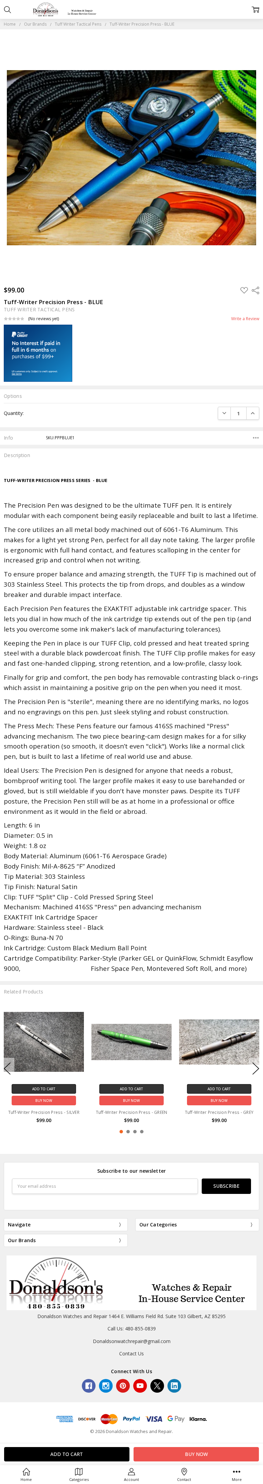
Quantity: (14, 413)
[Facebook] (89, 1386)
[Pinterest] (123, 1386)
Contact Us (131, 1353)
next (256, 1068)
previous (7, 1068)
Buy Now (43, 1100)
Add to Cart (43, 1088)
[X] (157, 1386)
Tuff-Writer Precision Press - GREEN (44, 1112)
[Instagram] (106, 1386)
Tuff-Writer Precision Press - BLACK (219, 1112)
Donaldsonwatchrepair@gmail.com (132, 1341)
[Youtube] (140, 1386)
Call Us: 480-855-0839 (132, 1328)
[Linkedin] (174, 1386)
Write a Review (245, 318)
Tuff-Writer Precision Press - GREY (131, 1112)
